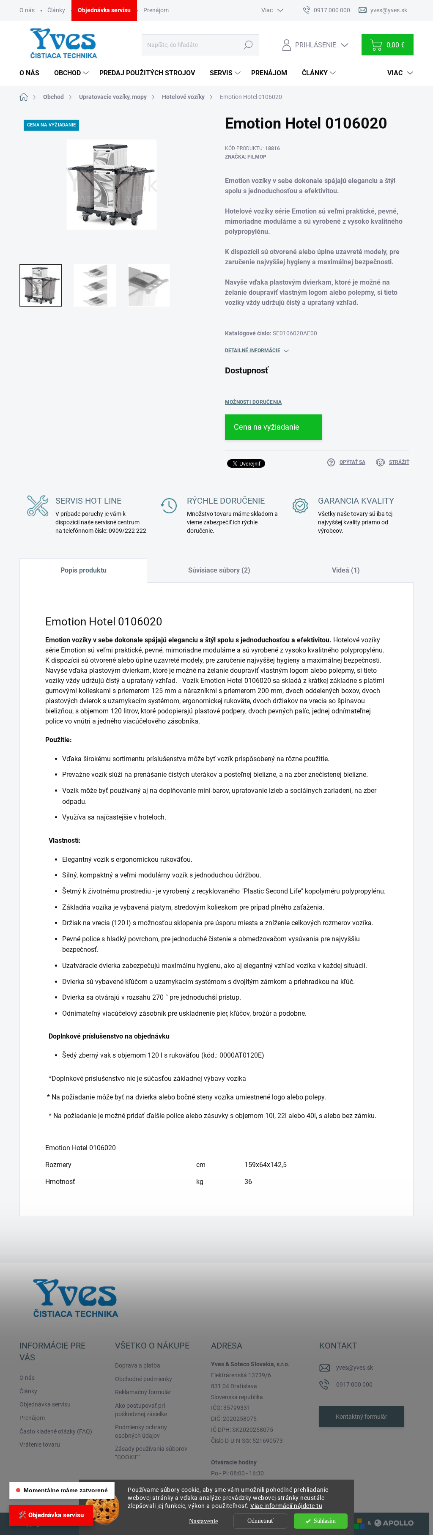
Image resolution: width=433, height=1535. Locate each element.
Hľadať (248, 44)
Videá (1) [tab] (346, 570)
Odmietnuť (260, 1521)
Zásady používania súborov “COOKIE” (151, 1453)
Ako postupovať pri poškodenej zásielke (141, 1409)
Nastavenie (203, 1521)
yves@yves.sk (354, 1367)
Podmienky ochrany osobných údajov (141, 1431)
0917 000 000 (354, 1384)
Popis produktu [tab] (83, 570)
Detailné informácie (252, 351)
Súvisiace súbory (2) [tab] (219, 570)
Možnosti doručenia (253, 402)
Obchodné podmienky (143, 1379)
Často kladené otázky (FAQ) (55, 1431)
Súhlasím (325, 1521)
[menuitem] (32, 73)
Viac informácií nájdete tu (286, 1505)
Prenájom (156, 10)
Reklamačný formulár (143, 1392)
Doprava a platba (137, 1365)
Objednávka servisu (104, 10)
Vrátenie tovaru (39, 1444)
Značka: (245, 157)
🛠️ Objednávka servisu (51, 1515)
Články (56, 10)
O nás (27, 10)
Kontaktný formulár (361, 1416)
